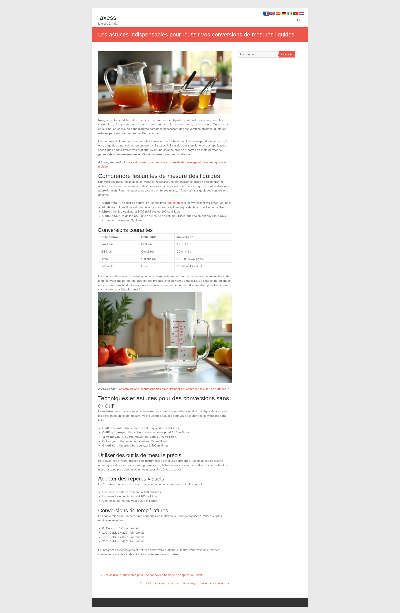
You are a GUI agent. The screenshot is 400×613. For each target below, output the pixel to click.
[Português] (295, 13)
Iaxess (107, 17)
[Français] (266, 13)
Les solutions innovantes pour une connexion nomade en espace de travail (151, 575)
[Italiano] (289, 13)
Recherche (287, 54)
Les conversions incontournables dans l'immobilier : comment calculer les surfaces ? (173, 388)
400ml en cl (175, 202)
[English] (272, 13)
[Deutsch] (283, 13)
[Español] (278, 13)
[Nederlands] (301, 13)
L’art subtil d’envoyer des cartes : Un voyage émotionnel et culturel (184, 583)
